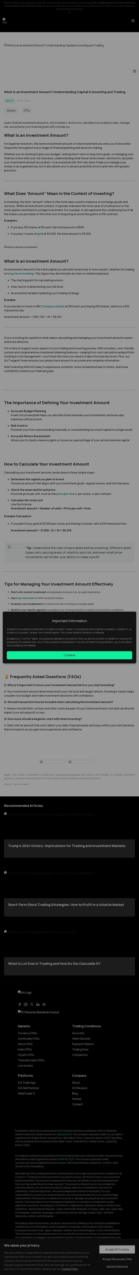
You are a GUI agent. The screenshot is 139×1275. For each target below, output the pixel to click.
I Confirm (69, 655)
